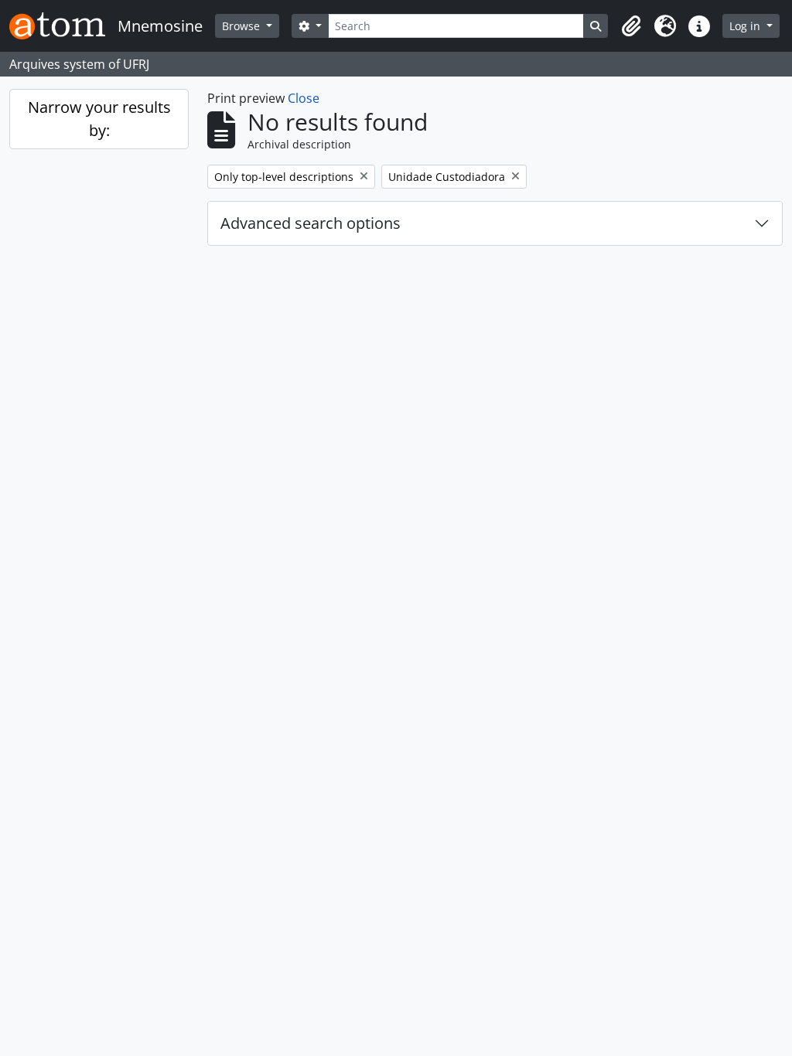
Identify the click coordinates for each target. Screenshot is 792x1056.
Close (303, 98)
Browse (242, 26)
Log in (746, 26)
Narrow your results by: (99, 119)
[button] (631, 26)
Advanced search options (310, 223)
